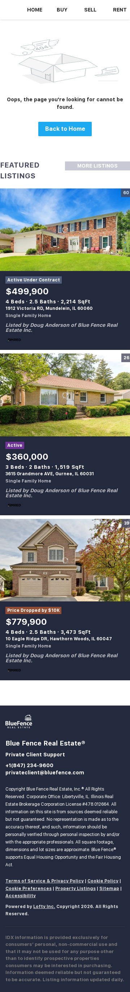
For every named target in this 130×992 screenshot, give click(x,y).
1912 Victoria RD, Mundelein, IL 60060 (49, 308)
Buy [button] (62, 10)
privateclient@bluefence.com (44, 772)
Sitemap (109, 888)
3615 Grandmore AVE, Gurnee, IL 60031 (49, 473)
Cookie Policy (102, 881)
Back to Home (65, 128)
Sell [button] (90, 10)
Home (34, 10)
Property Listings (75, 888)
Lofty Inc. (44, 906)
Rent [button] (120, 10)
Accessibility (20, 895)
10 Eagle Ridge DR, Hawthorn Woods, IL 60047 (58, 638)
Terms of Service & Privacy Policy (44, 881)
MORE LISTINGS (97, 166)
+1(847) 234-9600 (29, 765)
